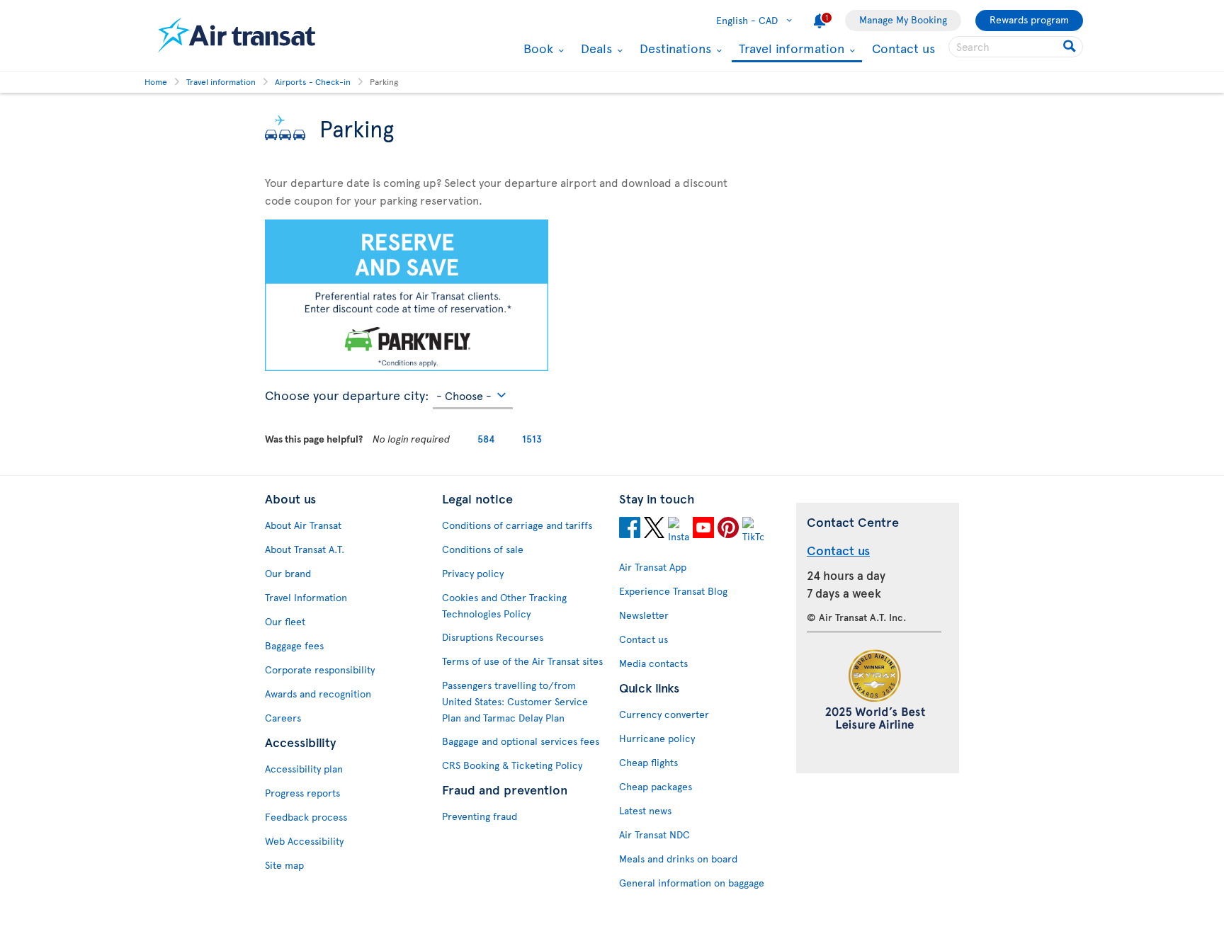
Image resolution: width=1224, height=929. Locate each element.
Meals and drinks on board (678, 858)
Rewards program (1029, 19)
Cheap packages (655, 786)
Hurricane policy (657, 738)
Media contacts (653, 663)
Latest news (645, 810)
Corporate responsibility (320, 669)
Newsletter (644, 615)
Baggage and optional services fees (520, 741)
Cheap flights (648, 762)
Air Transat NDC (654, 834)
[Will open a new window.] (629, 529)
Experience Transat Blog (673, 591)
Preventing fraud (479, 816)
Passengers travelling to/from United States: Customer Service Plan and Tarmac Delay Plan (515, 701)
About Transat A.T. (304, 549)
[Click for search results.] (1070, 46)
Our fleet (285, 621)
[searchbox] (1015, 46)
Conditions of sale (482, 549)
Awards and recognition (318, 693)
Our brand (288, 573)
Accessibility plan (304, 768)
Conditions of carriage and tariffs (517, 525)
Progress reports (302, 792)
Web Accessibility (304, 841)
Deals (595, 48)
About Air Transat (303, 525)
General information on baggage (691, 882)
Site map (284, 865)
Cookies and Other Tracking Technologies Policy (504, 605)
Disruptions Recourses (492, 637)
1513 (532, 438)
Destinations (674, 48)
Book (536, 48)
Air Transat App (652, 567)
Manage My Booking (903, 19)
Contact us (903, 48)
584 (486, 438)
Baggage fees (294, 645)
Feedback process (306, 816)
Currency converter (664, 714)
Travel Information (306, 597)
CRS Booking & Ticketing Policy (512, 765)
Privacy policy (473, 573)
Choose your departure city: (347, 393)
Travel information (790, 49)
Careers (283, 717)
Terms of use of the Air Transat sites (522, 661)
